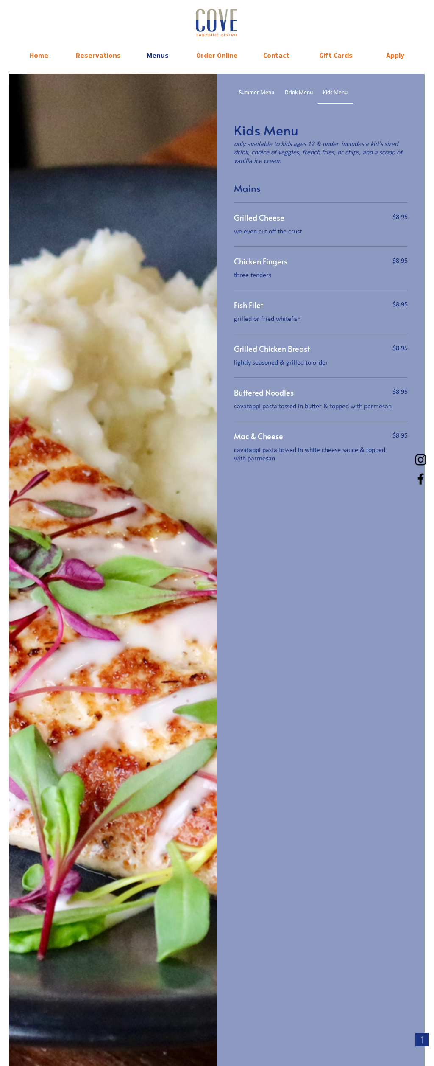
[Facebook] (420, 478)
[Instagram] (420, 459)
